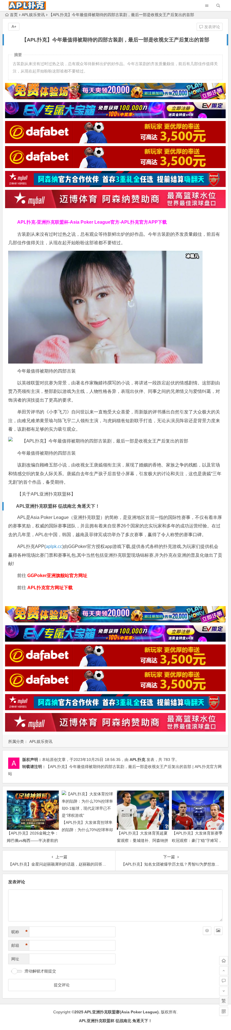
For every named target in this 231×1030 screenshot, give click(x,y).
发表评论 (211, 27)
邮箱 (19, 945)
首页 (14, 14)
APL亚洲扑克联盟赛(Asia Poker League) (121, 1012)
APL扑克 (137, 759)
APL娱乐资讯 (33, 14)
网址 (15, 959)
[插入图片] (218, 930)
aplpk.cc (54, 546)
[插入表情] (207, 930)
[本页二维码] (223, 1011)
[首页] (223, 960)
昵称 (19, 932)
